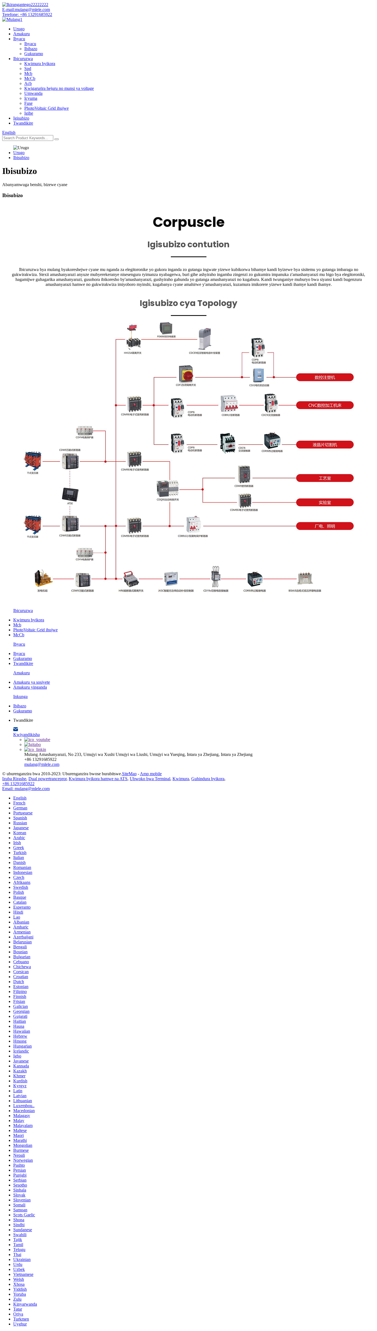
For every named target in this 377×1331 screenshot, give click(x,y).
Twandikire (23, 123)
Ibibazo (30, 48)
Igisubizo (21, 118)
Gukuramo (33, 53)
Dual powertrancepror (47, 778)
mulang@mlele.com (41, 764)
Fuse (28, 103)
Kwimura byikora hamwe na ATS (98, 778)
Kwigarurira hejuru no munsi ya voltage (59, 88)
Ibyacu (19, 38)
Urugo (19, 28)
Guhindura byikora (207, 778)
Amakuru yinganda (30, 687)
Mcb (28, 73)
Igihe (28, 113)
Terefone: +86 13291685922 (27, 14)
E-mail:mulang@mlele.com (26, 9)
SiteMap (129, 773)
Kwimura (180, 778)
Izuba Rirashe (14, 778)
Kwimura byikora (39, 63)
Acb (28, 83)
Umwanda (33, 93)
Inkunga (20, 696)
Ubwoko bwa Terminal (150, 778)
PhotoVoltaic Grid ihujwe (46, 108)
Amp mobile (151, 773)
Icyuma (30, 98)
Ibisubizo (21, 157)
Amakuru (21, 33)
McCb (29, 78)
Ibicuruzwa (23, 58)
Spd (27, 68)
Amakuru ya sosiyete (31, 682)
